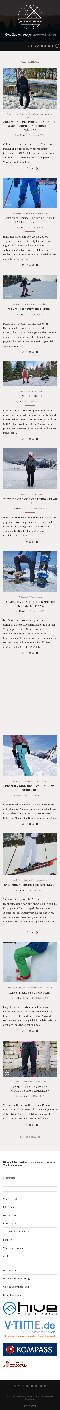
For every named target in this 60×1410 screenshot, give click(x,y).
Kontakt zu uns (12, 1294)
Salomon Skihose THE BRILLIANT (30, 885)
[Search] (56, 46)
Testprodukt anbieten (16, 1231)
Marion (23, 1096)
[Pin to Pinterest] (30, 168)
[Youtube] (49, 46)
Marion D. (21, 508)
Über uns (8, 1207)
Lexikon (7, 1239)
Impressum (10, 1270)
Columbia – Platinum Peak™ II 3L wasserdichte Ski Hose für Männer (30, 126)
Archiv (6, 1256)
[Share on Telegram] (37, 168)
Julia (22, 227)
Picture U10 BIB (30, 396)
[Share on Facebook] (27, 168)
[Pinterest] (45, 46)
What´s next (10, 1198)
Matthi (22, 611)
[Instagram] (35, 46)
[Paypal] (52, 46)
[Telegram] (42, 46)
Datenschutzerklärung (16, 1278)
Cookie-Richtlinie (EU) (16, 1286)
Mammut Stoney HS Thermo (30, 309)
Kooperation (10, 1223)
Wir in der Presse (13, 1247)
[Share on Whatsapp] (33, 168)
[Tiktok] (38, 46)
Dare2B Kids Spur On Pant (30, 992)
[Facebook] (31, 46)
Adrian (21, 135)
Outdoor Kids (21, 998)
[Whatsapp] (28, 46)
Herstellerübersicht (14, 1215)
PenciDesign (30, 1399)
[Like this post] (23, 168)
